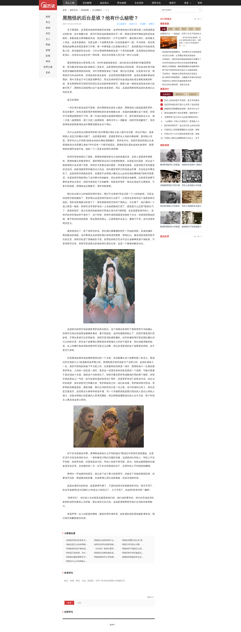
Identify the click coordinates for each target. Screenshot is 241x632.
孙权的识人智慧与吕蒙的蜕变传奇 (176, 80)
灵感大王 (133, 23)
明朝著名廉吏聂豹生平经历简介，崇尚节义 (84, 556)
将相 (48, 27)
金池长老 (85, 66)
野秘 (48, 44)
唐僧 (78, 124)
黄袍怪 (109, 50)
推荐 (48, 16)
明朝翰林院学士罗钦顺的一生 (106, 556)
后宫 (48, 33)
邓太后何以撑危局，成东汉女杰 (176, 84)
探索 (48, 50)
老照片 (172, 2)
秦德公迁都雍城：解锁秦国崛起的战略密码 (180, 66)
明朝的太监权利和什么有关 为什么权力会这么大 (114, 540)
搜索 (200, 9)
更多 (186, 2)
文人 (48, 38)
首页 (65, 10)
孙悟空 (135, 33)
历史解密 (87, 2)
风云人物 (69, 2)
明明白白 (127, 235)
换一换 (197, 19)
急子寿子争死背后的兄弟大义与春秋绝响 (179, 70)
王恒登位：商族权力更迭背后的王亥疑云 (179, 73)
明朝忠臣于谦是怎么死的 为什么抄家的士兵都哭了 (143, 548)
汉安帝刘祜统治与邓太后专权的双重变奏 (179, 62)
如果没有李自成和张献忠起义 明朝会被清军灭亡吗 (115, 544)
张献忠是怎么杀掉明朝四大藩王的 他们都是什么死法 (88, 544)
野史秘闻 (121, 2)
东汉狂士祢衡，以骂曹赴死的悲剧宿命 (178, 55)
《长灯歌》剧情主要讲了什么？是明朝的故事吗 (114, 548)
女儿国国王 (97, 10)
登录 (200, 2)
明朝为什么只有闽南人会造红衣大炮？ (82, 561)
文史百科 (139, 2)
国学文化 (156, 2)
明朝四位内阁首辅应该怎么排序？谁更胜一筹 (113, 552)
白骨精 (100, 50)
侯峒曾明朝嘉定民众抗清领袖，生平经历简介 (141, 556)
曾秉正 (151, 23)
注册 (79, 602)
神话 (48, 61)
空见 (145, 165)
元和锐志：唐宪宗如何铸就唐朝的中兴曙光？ (181, 59)
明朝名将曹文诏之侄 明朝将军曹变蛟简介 (139, 540)
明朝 (65, 136)
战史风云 (104, 2)
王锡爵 (143, 23)
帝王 (48, 22)
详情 (183, 45)
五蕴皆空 (69, 391)
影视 (48, 55)
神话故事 (85, 10)
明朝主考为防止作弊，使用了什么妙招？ (139, 544)
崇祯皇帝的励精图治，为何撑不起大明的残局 (181, 51)
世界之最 (48, 66)
